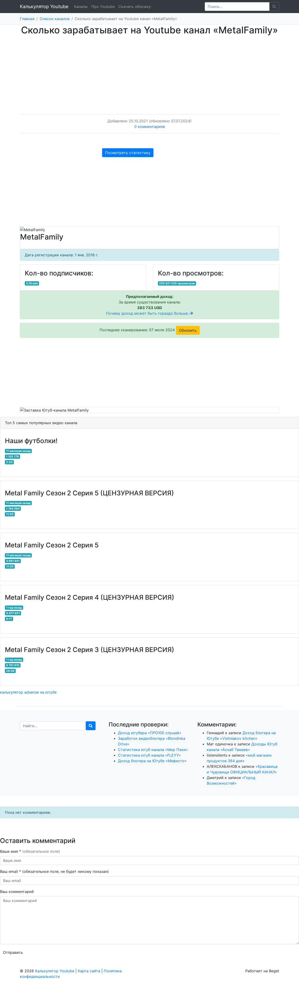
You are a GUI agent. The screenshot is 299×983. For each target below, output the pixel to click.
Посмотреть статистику (127, 152)
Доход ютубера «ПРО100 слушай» (149, 732)
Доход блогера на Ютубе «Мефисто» (152, 760)
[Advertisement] (149, 70)
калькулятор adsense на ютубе (28, 692)
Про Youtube (103, 6)
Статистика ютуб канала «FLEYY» (149, 755)
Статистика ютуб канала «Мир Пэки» (153, 749)
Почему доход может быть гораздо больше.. (148, 313)
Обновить (188, 330)
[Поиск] (91, 725)
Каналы (81, 6)
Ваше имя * (30, 851)
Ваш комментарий (17, 891)
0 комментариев (149, 126)
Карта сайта (89, 971)
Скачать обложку (134, 6)
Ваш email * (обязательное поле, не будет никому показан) (55, 871)
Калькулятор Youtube (44, 6)
